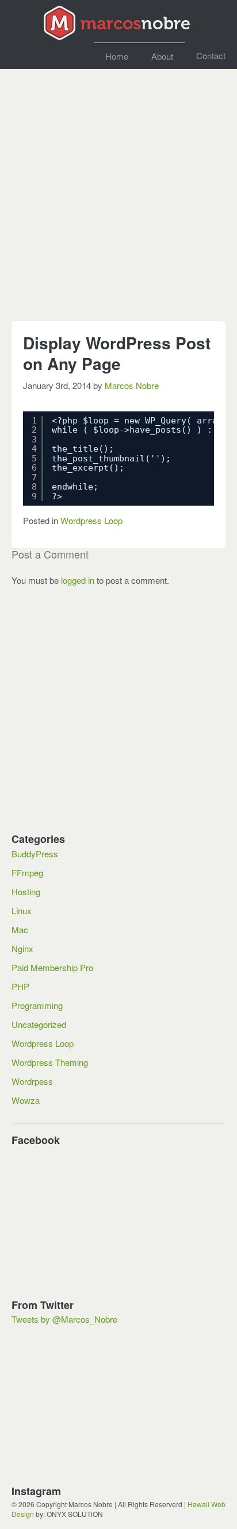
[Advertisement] (118, 200)
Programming (37, 1005)
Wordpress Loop (91, 520)
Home (116, 56)
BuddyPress (35, 854)
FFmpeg (27, 872)
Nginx (22, 948)
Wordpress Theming (50, 1062)
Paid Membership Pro (52, 967)
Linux (22, 910)
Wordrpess (32, 1081)
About (162, 56)
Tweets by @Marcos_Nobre (64, 1319)
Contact (210, 55)
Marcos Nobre (132, 385)
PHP (20, 986)
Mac (20, 929)
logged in (77, 580)
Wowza (26, 1100)
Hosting (26, 891)
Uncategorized (39, 1024)
